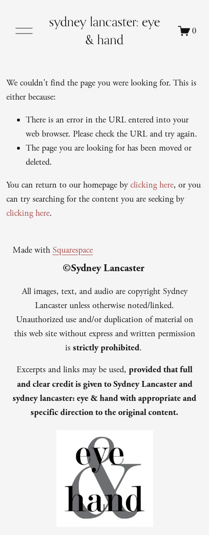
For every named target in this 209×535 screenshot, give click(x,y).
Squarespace (72, 250)
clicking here (152, 184)
